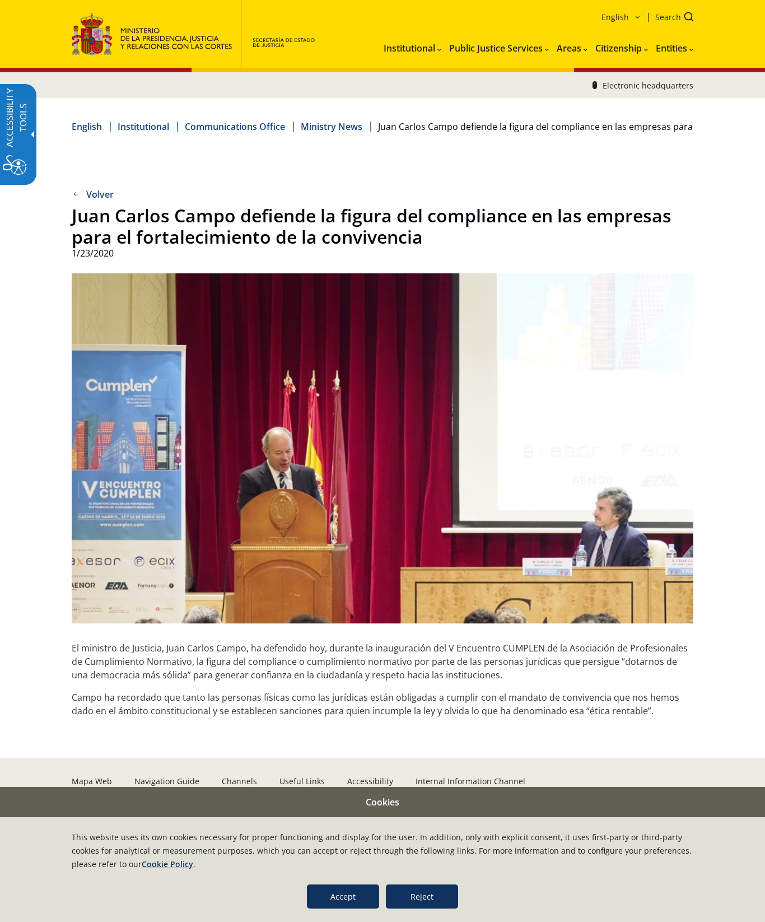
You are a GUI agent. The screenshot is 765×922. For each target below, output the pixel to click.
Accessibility (370, 781)
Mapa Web (92, 781)
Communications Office (235, 126)
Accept (343, 896)
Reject (422, 896)
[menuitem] (412, 46)
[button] (671, 18)
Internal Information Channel (470, 781)
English (87, 126)
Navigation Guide (166, 781)
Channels (239, 781)
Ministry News (331, 126)
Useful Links (302, 781)
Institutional (143, 126)
